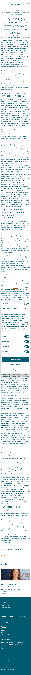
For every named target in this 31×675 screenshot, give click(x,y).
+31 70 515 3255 (5, 591)
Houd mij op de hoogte (7, 648)
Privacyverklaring (5, 660)
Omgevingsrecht (15, 35)
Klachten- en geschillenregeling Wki (9, 669)
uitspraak (23, 144)
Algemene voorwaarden (6, 657)
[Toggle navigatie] (28, 3)
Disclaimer (3, 663)
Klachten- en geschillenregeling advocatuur (11, 666)
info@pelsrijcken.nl (6, 607)
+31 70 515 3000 (6, 605)
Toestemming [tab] (6, 308)
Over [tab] (25, 308)
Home (12, 10)
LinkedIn (13, 549)
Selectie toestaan (15, 364)
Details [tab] (16, 308)
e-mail (20, 549)
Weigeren (15, 370)
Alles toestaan (15, 359)
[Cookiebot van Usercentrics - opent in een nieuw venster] (22, 304)
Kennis (17, 10)
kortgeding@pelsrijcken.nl (8, 622)
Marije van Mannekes (13, 37)
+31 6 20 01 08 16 (6, 620)
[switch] (26, 341)
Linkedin (3, 612)
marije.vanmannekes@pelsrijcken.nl (11, 589)
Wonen (3, 555)
